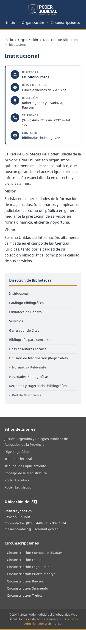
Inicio (10, 22)
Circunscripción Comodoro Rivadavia (35, 552)
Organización (33, 22)
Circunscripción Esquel (24, 560)
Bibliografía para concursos (30, 339)
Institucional (19, 293)
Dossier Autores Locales (27, 349)
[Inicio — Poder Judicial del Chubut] (43, 10)
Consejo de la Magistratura (26, 473)
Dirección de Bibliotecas (61, 39)
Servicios (16, 321)
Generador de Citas (24, 330)
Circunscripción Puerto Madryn (31, 574)
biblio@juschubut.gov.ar (41, 138)
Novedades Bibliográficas (29, 376)
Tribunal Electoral (18, 458)
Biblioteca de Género (25, 312)
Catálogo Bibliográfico (26, 303)
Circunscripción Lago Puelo (28, 567)
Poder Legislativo (18, 487)
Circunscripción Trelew (24, 595)
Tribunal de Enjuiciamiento (25, 466)
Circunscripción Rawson (25, 581)
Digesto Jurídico (17, 451)
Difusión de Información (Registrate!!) (38, 358)
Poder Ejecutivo (17, 480)
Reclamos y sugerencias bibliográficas (38, 386)
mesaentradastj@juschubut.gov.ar (31, 529)
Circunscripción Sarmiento (27, 588)
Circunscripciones (65, 22)
